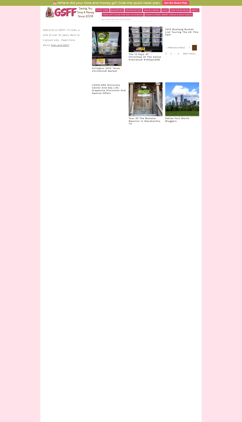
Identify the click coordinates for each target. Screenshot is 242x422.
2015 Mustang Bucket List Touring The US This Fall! (182, 32)
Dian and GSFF (60, 45)
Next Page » (189, 53)
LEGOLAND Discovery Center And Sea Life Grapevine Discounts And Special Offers (109, 89)
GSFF (69, 12)
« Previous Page (176, 47)
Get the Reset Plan (175, 2)
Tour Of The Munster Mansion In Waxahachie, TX (145, 121)
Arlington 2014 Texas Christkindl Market (106, 69)
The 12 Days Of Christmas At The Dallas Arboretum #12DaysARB (145, 57)
